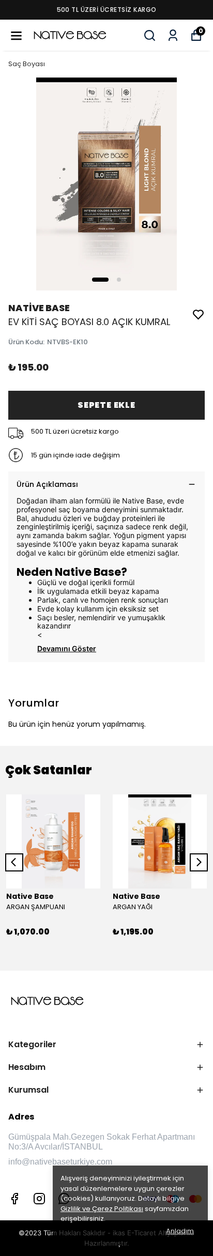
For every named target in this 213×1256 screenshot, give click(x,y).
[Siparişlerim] (172, 35)
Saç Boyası (26, 64)
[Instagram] (39, 1198)
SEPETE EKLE (106, 405)
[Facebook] (14, 1198)
